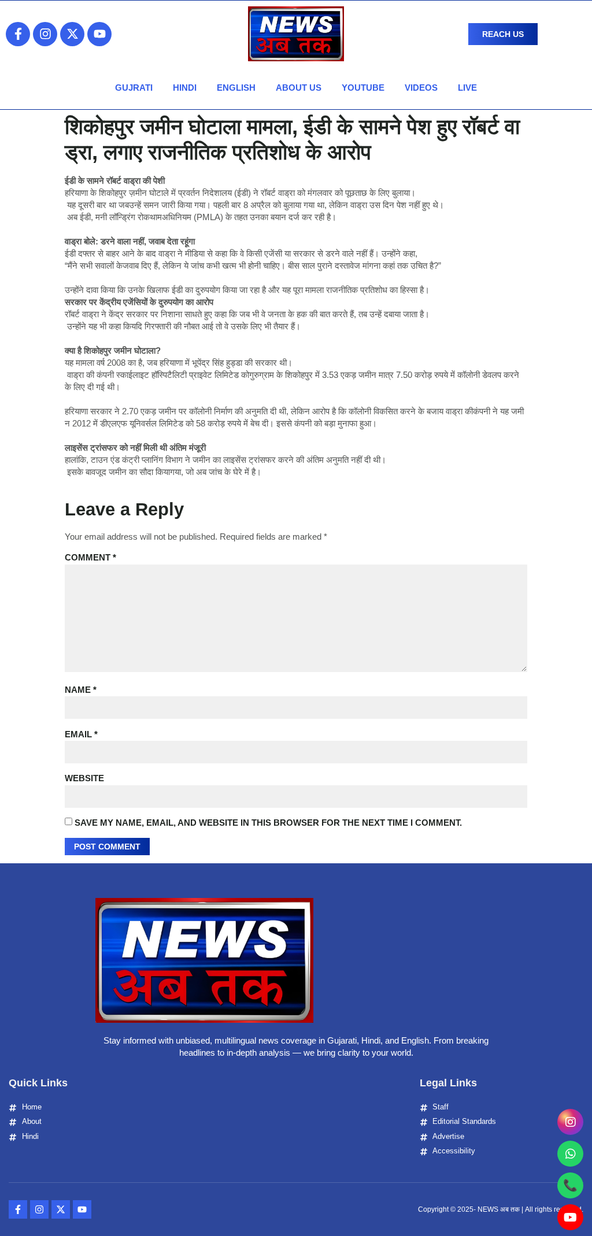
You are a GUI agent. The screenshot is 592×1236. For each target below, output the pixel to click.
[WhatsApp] (570, 1154)
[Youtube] (99, 34)
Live (467, 87)
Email (81, 734)
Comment (90, 557)
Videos (421, 87)
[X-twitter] (72, 34)
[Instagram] (45, 34)
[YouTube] (570, 1217)
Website (84, 778)
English (236, 87)
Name (81, 690)
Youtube (363, 87)
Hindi (185, 87)
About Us (298, 87)
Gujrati (134, 87)
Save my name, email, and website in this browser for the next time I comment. (268, 822)
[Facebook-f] (18, 34)
